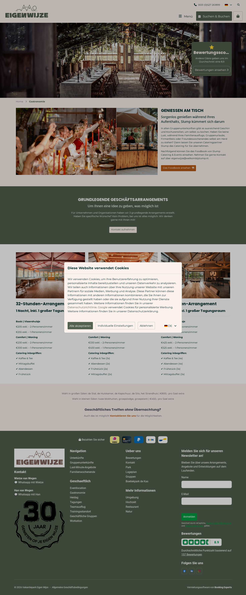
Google (102, 307)
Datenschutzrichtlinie (82, 307)
